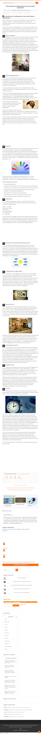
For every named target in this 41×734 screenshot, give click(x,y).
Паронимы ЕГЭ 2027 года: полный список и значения (22, 581)
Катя (5, 712)
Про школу (6, 629)
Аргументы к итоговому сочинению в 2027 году (22, 588)
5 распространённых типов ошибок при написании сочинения (20, 489)
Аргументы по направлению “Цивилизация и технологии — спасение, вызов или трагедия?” (10, 671)
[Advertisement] (20, 132)
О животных (6, 635)
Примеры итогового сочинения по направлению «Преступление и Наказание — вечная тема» (10, 692)
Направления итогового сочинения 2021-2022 (10, 677)
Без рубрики (28, 12)
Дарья (5, 714)
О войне (6, 649)
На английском (7, 640)
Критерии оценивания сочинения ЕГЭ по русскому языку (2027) (21, 585)
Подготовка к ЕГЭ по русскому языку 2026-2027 (22, 592)
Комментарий (4, 530)
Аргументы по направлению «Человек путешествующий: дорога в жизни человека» (10, 661)
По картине (6, 638)
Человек (6, 627)
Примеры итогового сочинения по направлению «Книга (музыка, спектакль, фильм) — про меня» (10, 681)
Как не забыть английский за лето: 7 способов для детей (19, 707)
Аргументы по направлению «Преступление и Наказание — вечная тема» (10, 666)
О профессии (7, 643)
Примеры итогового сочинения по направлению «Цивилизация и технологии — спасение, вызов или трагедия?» (10, 687)
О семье (6, 624)
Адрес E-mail (5, 548)
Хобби (6, 619)
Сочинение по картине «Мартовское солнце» (17, 712)
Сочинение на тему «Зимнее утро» (16, 714)
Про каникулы (7, 632)
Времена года (7, 621)
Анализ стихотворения (8, 646)
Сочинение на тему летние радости (18, 716)
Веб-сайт (4, 554)
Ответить (13, 515)
